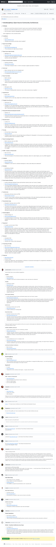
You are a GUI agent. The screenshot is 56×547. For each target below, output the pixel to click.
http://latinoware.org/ (13, 436)
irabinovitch (7, 522)
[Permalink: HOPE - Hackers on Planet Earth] (2, 150)
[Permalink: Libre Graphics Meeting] (2, 180)
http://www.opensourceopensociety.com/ (13, 55)
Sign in (48, 1)
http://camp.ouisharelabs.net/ (12, 505)
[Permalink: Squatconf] (2, 223)
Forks (24, 13)
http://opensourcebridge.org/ (11, 47)
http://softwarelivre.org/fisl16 (12, 443)
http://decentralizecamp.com (11, 204)
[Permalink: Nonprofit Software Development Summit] (2, 110)
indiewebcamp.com (10, 482)
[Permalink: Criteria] (2, 26)
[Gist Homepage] (4, 1)
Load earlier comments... (29, 266)
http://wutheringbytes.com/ (10, 216)
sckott (6, 417)
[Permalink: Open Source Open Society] (2, 51)
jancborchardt (8, 269)
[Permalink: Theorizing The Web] (2, 243)
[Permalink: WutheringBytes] (2, 212)
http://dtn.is (7, 79)
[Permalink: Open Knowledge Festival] (2, 139)
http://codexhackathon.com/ (12, 516)
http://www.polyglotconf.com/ (11, 103)
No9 (6, 354)
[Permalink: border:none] (2, 192)
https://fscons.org (8, 169)
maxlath (6, 499)
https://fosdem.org (9, 162)
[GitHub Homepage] (4, 544)
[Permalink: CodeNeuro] (2, 36)
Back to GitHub (30, 1)
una (6, 401)
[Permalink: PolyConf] (2, 255)
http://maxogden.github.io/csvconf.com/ (13, 71)
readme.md (14, 9)
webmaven (7, 510)
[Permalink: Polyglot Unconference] (2, 100)
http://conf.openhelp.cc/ (11, 493)
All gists (25, 1)
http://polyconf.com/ (9, 257)
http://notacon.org (8, 239)
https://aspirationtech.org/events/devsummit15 (14, 114)
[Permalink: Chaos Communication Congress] (2, 60)
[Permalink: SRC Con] (2, 85)
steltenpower (7, 464)
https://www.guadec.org (11, 330)
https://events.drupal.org (11, 340)
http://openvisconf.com (9, 96)
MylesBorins (7, 408)
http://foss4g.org (8, 133)
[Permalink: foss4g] (2, 130)
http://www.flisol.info (11, 428)
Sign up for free (6, 538)
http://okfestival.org (9, 142)
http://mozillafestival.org (10, 123)
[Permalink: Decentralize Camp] (2, 201)
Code (4, 13)
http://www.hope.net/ (9, 154)
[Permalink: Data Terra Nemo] (2, 76)
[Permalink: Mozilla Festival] (2, 119)
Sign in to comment (36, 538)
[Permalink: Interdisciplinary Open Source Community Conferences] (2, 22)
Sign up (53, 1)
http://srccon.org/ (8, 88)
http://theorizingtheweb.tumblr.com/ (12, 247)
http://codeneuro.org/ (9, 39)
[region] (28, 142)
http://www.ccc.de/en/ (9, 64)
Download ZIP (51, 13)
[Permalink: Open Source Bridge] (2, 43)
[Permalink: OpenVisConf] (2, 92)
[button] (45, 13)
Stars (17, 13)
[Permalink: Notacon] (2, 236)
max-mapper (7, 9)
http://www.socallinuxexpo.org (12, 528)
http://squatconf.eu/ (9, 226)
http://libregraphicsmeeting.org (11, 184)
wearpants (7, 374)
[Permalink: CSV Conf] (2, 68)
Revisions (10, 13)
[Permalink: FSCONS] (2, 166)
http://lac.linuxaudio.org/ (10, 412)
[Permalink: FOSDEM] (2, 158)
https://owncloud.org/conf (11, 348)
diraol (6, 426)
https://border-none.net (9, 195)
